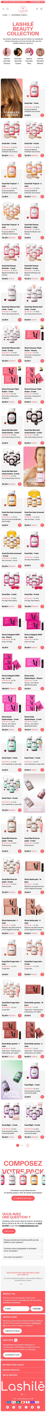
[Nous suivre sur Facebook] (7, 1407)
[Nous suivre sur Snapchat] (32, 1407)
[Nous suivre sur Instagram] (13, 1407)
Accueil (5, 15)
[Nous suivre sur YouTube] (20, 1407)
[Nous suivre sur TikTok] (26, 1407)
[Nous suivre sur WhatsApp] (38, 1407)
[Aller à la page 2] (28, 1145)
